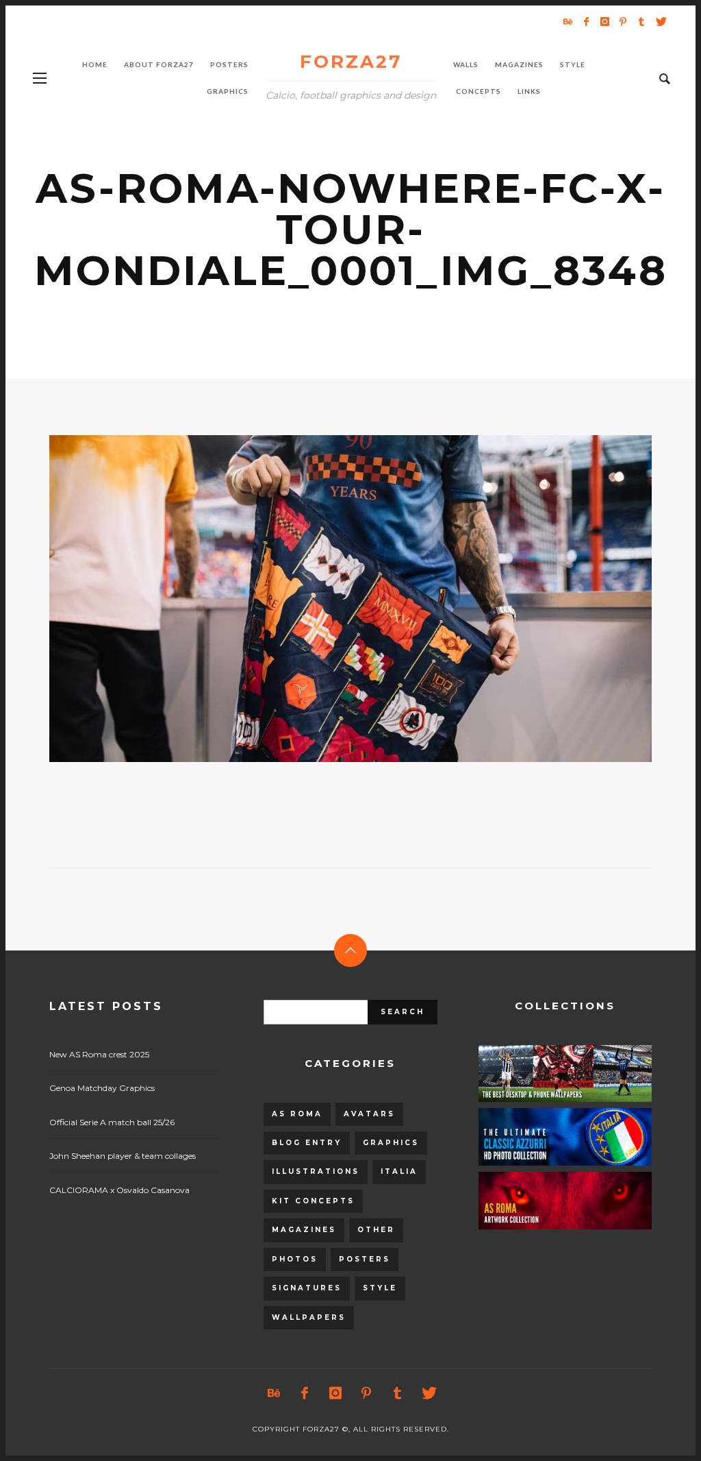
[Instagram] (604, 21)
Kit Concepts (313, 1200)
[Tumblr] (641, 21)
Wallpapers (309, 1317)
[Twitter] (660, 21)
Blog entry (307, 1142)
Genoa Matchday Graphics (102, 1088)
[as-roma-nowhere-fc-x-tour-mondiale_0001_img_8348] (328, 598)
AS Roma (297, 1113)
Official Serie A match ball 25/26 (112, 1122)
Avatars (369, 1113)
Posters (364, 1259)
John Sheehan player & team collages (122, 1156)
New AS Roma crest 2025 (99, 1054)
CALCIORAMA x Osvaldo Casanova (119, 1190)
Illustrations (315, 1171)
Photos (295, 1259)
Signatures (307, 1288)
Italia (399, 1171)
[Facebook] (586, 21)
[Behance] (567, 21)
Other (376, 1229)
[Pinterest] (623, 21)
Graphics (391, 1142)
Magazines (304, 1229)
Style (380, 1288)
